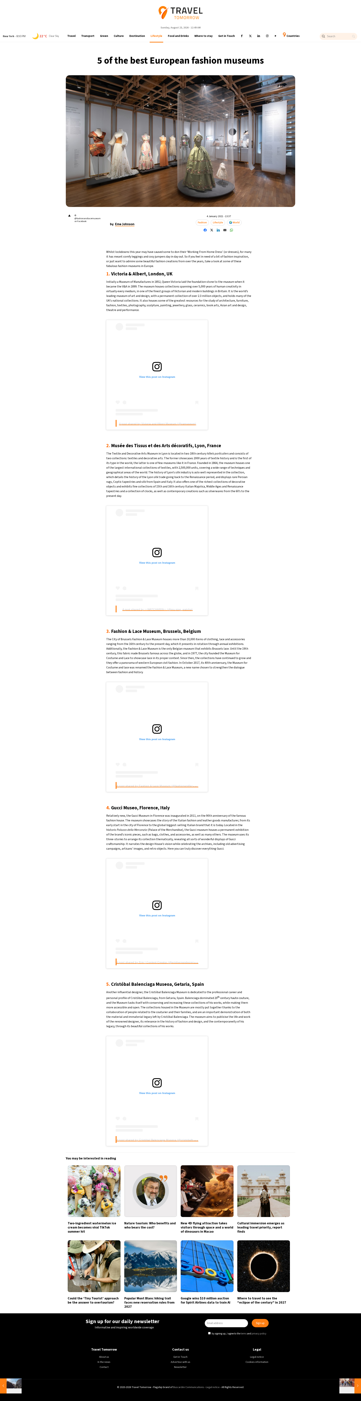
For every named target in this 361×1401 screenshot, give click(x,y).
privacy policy (232, 718)
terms (216, 718)
